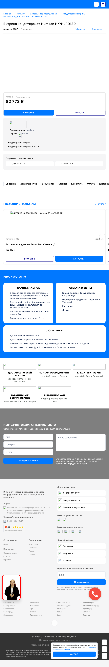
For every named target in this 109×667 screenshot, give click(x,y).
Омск (58, 615)
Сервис (32, 554)
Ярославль (8, 615)
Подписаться (81, 582)
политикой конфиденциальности (71, 463)
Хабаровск (34, 605)
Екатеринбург (9, 605)
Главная (7, 13)
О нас (5, 544)
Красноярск (8, 609)
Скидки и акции (10, 553)
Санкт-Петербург (64, 602)
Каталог (21, 13)
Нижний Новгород (91, 605)
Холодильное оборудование (43, 13)
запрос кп (80, 112)
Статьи (6, 556)
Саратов (86, 615)
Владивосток (9, 602)
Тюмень (33, 612)
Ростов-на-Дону (63, 605)
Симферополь (36, 615)
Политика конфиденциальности (54, 640)
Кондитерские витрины (74, 13)
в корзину (28, 112)
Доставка (33, 548)
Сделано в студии (40, 645)
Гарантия (7, 560)
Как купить (33, 544)
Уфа (31, 609)
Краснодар (88, 609)
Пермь (59, 612)
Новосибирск (88, 602)
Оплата (32, 551)
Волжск (86, 612)
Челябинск (34, 602)
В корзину (29, 259)
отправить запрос (28, 460)
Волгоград (7, 612)
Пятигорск (61, 609)
